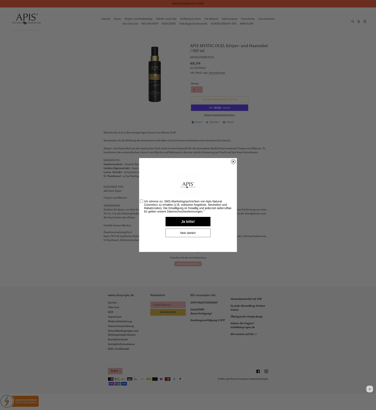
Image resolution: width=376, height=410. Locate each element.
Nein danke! (188, 232)
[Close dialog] (233, 161)
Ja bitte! (188, 221)
